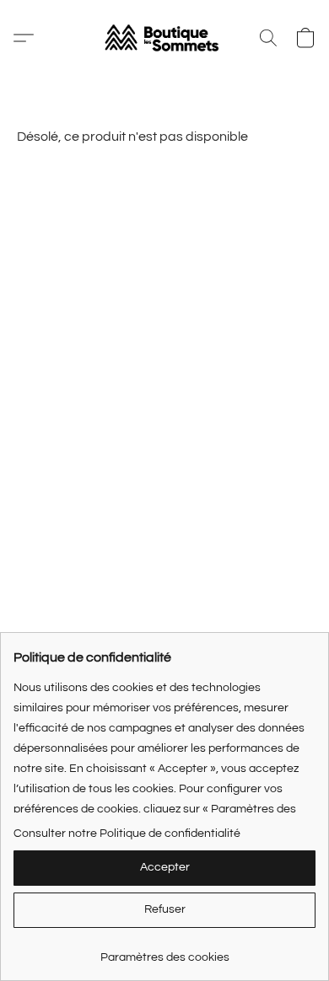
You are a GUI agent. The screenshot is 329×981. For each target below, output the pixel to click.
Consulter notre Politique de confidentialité (126, 833)
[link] (164, 951)
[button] (164, 37)
